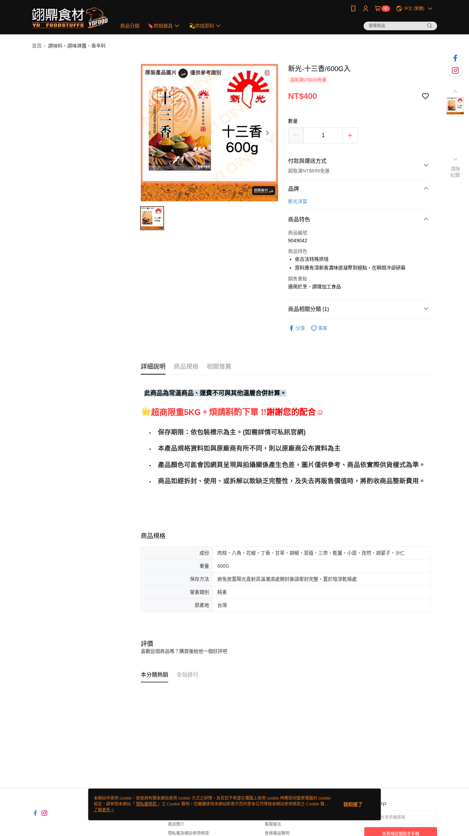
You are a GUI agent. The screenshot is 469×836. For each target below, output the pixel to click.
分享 (300, 328)
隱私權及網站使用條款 (188, 833)
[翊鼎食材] (70, 18)
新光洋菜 (297, 201)
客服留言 (273, 824)
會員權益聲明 (277, 833)
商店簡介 (176, 824)
